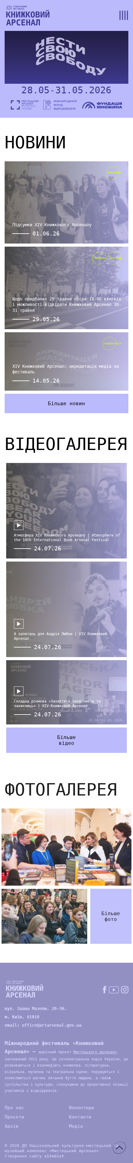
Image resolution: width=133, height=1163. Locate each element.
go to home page (28, 15)
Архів (12, 1126)
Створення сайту (34, 1156)
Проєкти (14, 1117)
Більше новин (66, 403)
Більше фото (110, 916)
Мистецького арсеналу (95, 1052)
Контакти (80, 1117)
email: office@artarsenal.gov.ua (43, 1025)
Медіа (76, 1126)
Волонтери (81, 1107)
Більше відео (66, 740)
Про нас (14, 1107)
